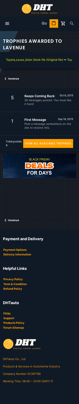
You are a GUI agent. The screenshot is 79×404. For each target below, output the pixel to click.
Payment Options (15, 249)
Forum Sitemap (13, 327)
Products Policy (13, 322)
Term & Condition (15, 284)
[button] (7, 23)
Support (8, 318)
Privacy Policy (13, 279)
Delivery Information (17, 254)
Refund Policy (12, 288)
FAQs (7, 313)
